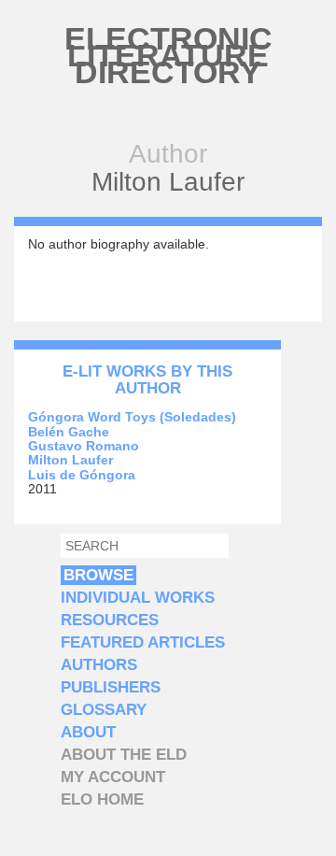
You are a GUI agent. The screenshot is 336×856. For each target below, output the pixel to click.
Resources (110, 620)
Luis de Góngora (81, 474)
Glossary (104, 710)
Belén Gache (68, 431)
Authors (99, 665)
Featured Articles (143, 642)
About (88, 732)
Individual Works (138, 597)
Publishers (111, 687)
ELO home (102, 799)
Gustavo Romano (83, 445)
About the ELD (124, 754)
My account (113, 777)
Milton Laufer (70, 459)
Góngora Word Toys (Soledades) (132, 416)
